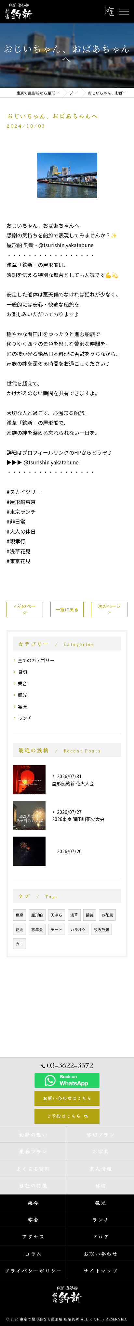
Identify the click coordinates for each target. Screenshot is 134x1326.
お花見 (107, 914)
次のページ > (109, 609)
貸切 (22, 672)
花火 (19, 929)
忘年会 (37, 929)
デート (56, 929)
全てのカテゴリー (36, 660)
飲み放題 (101, 929)
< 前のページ (24, 609)
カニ (19, 943)
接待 (90, 914)
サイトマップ (100, 1270)
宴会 (22, 706)
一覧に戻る (67, 609)
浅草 (74, 914)
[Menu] (123, 11)
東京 (19, 914)
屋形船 (37, 914)
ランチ (25, 718)
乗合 (22, 683)
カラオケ (78, 929)
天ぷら (56, 914)
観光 (22, 695)
